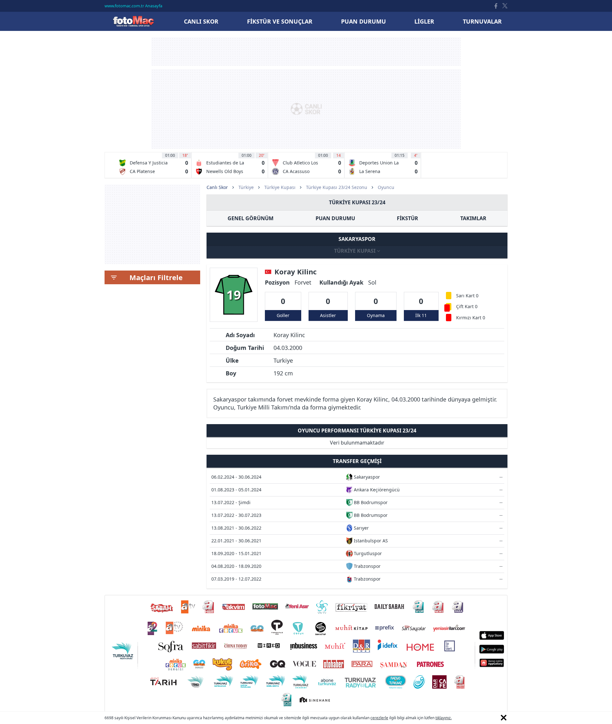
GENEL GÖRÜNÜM (250, 218)
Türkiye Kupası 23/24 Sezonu (336, 187)
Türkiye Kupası (279, 187)
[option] (153, 165)
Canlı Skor (133, 21)
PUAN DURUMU (335, 218)
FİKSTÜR (407, 218)
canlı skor (201, 21)
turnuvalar (482, 21)
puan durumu (363, 21)
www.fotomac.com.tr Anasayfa (133, 6)
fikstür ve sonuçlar (279, 21)
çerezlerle (379, 717)
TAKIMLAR (473, 218)
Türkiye (246, 187)
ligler (424, 21)
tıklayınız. (443, 717)
